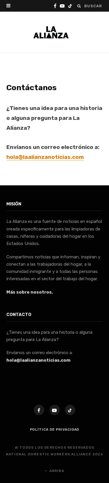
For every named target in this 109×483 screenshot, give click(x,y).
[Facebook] (39, 410)
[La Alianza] (51, 32)
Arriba (56, 471)
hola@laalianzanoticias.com (38, 360)
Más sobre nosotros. (29, 292)
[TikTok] (70, 410)
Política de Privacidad (54, 429)
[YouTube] (54, 410)
